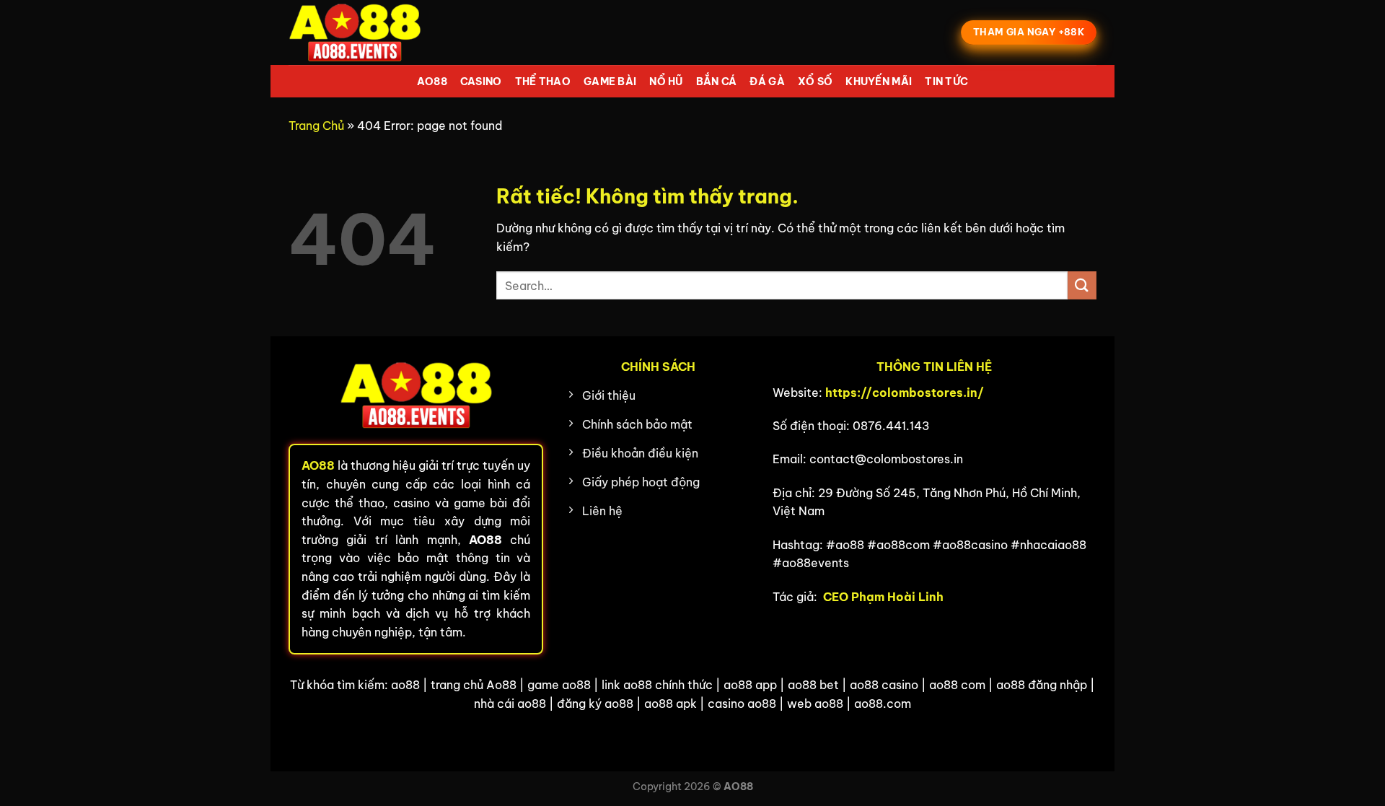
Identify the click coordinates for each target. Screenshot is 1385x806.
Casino (481, 81)
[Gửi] (1082, 285)
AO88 (432, 81)
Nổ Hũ (665, 81)
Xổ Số (815, 81)
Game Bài (610, 81)
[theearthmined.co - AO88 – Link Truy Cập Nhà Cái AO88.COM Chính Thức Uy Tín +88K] (361, 32)
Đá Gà (766, 81)
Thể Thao (543, 81)
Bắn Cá (716, 81)
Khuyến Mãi (878, 81)
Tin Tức (946, 81)
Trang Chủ (316, 125)
